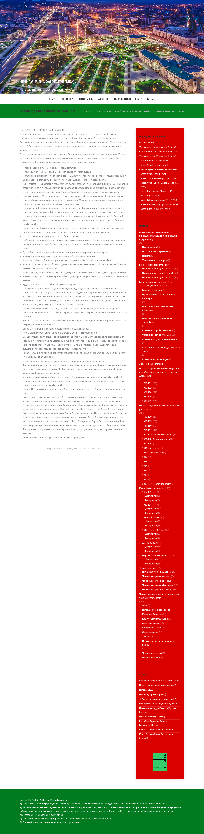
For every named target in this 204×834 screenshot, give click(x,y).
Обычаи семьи (146, 142)
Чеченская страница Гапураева (158, 585)
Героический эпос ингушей (152, 265)
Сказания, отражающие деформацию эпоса (161, 349)
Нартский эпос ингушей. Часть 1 (158, 268)
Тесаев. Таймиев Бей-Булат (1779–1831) (159, 178)
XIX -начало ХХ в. (150, 543)
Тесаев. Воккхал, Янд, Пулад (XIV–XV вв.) (159, 204)
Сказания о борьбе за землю (156, 330)
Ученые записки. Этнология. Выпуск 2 (158, 147)
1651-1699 (147, 426)
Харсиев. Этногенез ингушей (153, 160)
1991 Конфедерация (152, 452)
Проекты (146, 256)
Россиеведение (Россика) (152, 717)
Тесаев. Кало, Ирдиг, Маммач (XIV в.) (157, 191)
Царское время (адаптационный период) (158, 643)
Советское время (150, 623)
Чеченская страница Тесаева (156, 590)
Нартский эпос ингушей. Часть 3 (158, 277)
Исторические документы (155, 251)
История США (146, 690)
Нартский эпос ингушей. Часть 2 (70, 449)
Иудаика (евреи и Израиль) (152, 694)
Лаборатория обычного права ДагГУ (157, 699)
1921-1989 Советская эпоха (156, 439)
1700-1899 (147, 383)
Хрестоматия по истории (154, 260)
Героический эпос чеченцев (153, 282)
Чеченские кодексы (152, 653)
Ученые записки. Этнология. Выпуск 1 (158, 156)
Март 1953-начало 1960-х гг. (156, 555)
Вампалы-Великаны (152, 290)
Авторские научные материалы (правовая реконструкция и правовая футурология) (158, 236)
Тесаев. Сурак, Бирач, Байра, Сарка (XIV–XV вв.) (159, 185)
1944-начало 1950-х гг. (153, 530)
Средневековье (150, 632)
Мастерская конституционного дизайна (159, 704)
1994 (144, 466)
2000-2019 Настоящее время (156, 484)
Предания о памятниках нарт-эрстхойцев (157, 320)
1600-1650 (147, 421)
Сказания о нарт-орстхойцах (156, 335)
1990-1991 (147, 443)
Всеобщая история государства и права (159, 680)
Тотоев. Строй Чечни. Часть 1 (153, 165)
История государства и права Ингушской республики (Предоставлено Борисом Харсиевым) (159, 372)
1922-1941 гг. (148, 505)
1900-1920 (147, 388)
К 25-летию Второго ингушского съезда (159, 151)
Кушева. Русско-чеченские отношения (158, 169)
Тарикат (146, 636)
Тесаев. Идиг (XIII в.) (149, 195)
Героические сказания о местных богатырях (158, 296)
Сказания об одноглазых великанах (160, 339)
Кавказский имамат (152, 614)
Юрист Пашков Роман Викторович (156, 729)
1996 (144, 475)
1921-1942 (147, 392)
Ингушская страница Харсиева (157, 572)
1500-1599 (147, 417)
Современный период (153, 628)
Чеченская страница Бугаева (156, 581)
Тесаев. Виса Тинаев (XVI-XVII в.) (155, 209)
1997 (144, 479)
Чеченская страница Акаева (156, 576)
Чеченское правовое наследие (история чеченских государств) (159, 596)
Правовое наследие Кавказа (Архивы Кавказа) (158, 710)
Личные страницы (148, 568)
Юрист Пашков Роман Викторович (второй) (156, 736)
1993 (144, 461)
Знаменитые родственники (152, 364)
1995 (144, 470)
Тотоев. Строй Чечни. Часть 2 (153, 174)
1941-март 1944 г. (151, 517)
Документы (151, 496)
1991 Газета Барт (150, 448)
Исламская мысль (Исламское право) (157, 685)
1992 (144, 457)
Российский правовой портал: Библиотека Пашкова (154, 723)
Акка (144, 605)
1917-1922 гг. (148, 492)
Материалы (151, 500)
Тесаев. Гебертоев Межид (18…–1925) (158, 200)
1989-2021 (147, 401)
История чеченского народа (156, 610)
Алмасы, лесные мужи (153, 286)
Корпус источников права (155, 619)
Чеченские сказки (151, 657)
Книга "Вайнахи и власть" (151, 488)
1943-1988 (147, 397)
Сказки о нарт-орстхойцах (155, 359)
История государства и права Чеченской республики (159, 407)
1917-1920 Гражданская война (157, 435)
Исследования (149, 247)
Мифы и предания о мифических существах (158, 308)
